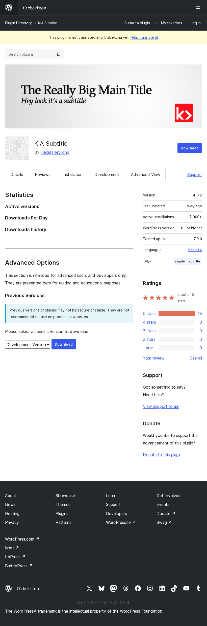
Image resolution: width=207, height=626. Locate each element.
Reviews (42, 174)
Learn (111, 495)
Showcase (65, 495)
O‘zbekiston (28, 588)
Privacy (12, 522)
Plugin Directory (18, 23)
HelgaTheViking (55, 152)
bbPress (15, 556)
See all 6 (195, 250)
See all (196, 358)
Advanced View (145, 174)
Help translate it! (144, 37)
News (10, 504)
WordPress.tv (121, 522)
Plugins (62, 513)
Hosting (12, 513)
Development (106, 174)
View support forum (161, 406)
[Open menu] (199, 7)
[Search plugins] (59, 54)
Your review (154, 358)
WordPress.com (22, 539)
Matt (12, 547)
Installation (72, 174)
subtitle (194, 261)
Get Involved (169, 495)
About (10, 495)
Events (163, 504)
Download (190, 148)
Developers (116, 513)
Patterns (63, 522)
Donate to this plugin (162, 454)
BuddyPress (19, 565)
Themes (63, 504)
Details (16, 174)
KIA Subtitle (50, 143)
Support (194, 174)
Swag (164, 522)
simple (180, 261)
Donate (166, 513)
